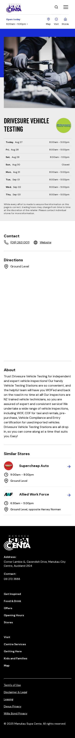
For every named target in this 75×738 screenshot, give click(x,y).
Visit (7, 637)
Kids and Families (15, 658)
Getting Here (13, 651)
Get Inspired (12, 594)
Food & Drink (12, 601)
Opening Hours (14, 615)
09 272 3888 (12, 579)
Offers (8, 608)
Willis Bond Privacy (15, 713)
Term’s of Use (12, 685)
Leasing (8, 699)
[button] (65, 7)
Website (45, 242)
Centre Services (15, 644)
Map (6, 665)
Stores (8, 622)
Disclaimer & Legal (15, 692)
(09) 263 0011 (19, 242)
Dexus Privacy (12, 706)
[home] (17, 7)
